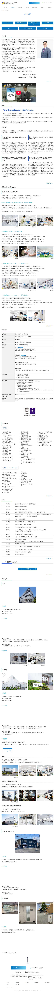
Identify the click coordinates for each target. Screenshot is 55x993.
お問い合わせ (34, 7)
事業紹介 (20, 7)
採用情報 (27, 7)
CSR (42, 7)
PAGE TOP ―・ (49, 81)
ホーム (5, 7)
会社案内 (12, 7)
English (49, 7)
